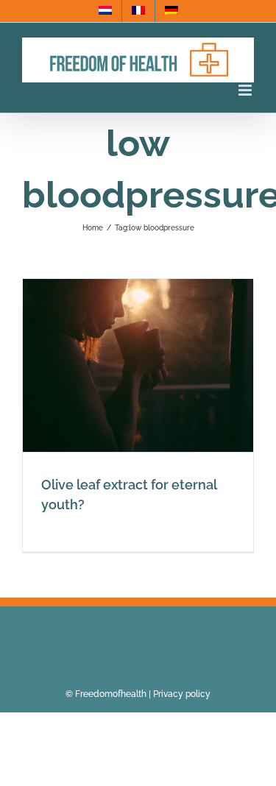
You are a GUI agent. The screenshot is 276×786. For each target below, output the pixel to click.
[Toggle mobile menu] (246, 90)
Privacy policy (181, 694)
